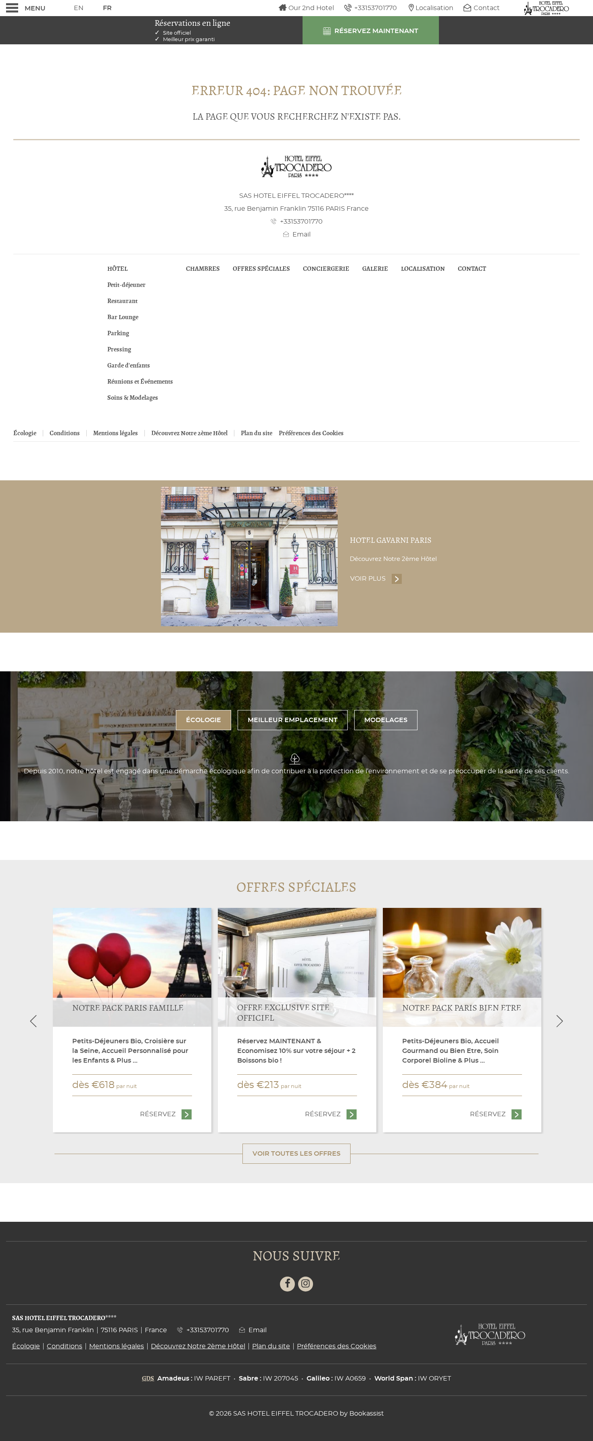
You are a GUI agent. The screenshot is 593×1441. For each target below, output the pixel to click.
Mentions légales (115, 433)
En (79, 8)
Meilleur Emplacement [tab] (293, 720)
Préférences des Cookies (311, 433)
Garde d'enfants (128, 365)
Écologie (24, 433)
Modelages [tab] (385, 720)
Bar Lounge (122, 317)
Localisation (423, 269)
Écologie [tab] (203, 720)
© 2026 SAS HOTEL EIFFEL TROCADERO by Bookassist (296, 1413)
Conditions (65, 433)
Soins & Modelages (132, 398)
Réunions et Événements (140, 381)
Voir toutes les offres (296, 1153)
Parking (118, 333)
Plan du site (256, 433)
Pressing (119, 349)
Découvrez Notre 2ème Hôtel (189, 433)
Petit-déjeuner (126, 285)
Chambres (203, 269)
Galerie (375, 269)
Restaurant (122, 301)
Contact (472, 269)
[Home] (546, 8)
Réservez (166, 1114)
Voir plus (376, 578)
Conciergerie (326, 269)
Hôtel (117, 269)
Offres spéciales (261, 269)
